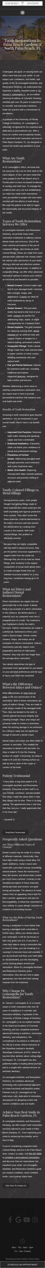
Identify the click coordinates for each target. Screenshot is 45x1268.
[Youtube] (26, 1219)
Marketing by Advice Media (16, 1259)
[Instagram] (35, 1219)
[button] (22, 12)
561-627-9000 (35, 1154)
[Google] (18, 1219)
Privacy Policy (33, 1259)
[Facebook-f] (10, 1219)
